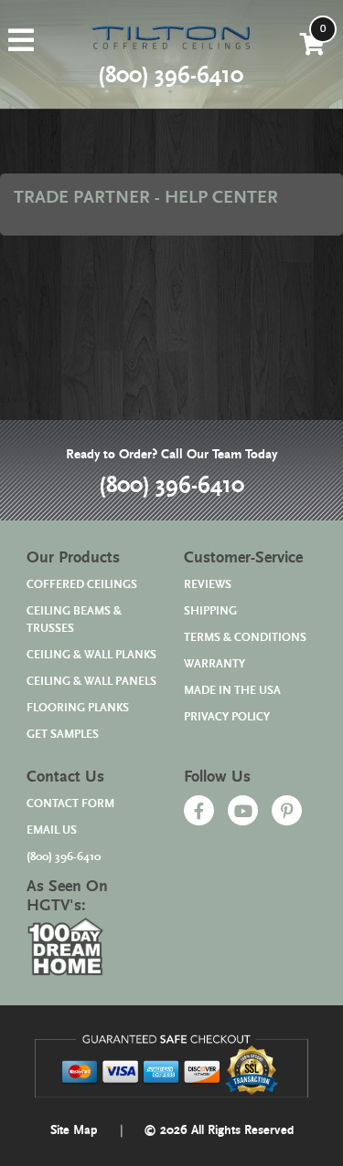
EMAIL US (52, 830)
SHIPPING (210, 611)
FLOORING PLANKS (78, 708)
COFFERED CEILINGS (82, 585)
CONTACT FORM (70, 804)
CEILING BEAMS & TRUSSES (74, 620)
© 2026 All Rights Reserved (219, 1130)
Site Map (74, 1130)
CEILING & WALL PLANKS (91, 655)
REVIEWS (207, 585)
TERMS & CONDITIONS (245, 638)
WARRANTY (214, 664)
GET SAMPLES (63, 734)
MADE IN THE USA (232, 691)
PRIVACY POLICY (227, 717)
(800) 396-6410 (171, 486)
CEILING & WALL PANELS (91, 681)
